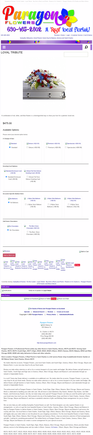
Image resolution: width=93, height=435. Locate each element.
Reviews (57, 35)
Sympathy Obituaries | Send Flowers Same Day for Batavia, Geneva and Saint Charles (46, 38)
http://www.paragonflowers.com (46, 343)
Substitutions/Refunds (66, 314)
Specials (27, 312)
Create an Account (63, 312)
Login (68, 35)
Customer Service (77, 35)
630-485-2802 (5, 35)
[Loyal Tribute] (44, 111)
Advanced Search (38, 312)
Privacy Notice (51, 314)
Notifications (5, 287)
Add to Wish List (9, 255)
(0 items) (88, 35)
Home (63, 35)
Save (78, 265)
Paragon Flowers (37, 314)
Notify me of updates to (40, 290)
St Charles (54, 427)
